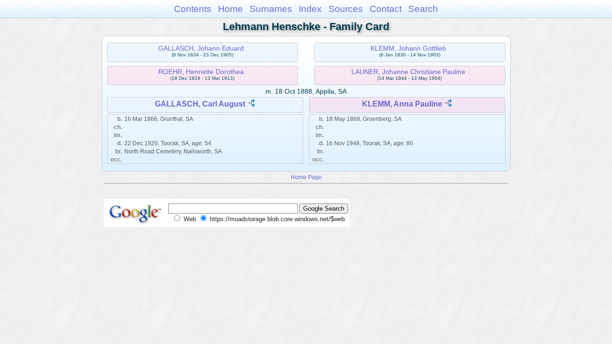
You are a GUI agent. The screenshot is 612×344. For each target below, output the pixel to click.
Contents (192, 9)
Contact (386, 9)
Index (310, 9)
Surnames (271, 9)
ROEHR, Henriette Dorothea (201, 71)
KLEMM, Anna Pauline (402, 104)
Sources (345, 9)
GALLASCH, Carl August (200, 104)
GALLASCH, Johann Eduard (201, 48)
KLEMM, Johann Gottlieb (408, 48)
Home (230, 9)
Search (423, 9)
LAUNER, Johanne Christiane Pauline (408, 71)
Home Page (306, 177)
